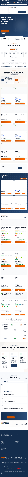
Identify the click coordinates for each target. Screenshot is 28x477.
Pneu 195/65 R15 (20, 458)
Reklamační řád (16, 442)
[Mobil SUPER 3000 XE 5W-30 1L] (7, 199)
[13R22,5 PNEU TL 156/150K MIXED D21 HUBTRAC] (7, 271)
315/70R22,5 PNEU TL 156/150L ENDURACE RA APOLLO (20, 228)
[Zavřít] (25, 7)
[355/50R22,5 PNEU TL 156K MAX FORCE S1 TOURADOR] (20, 295)
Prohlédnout (19, 167)
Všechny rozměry (7, 461)
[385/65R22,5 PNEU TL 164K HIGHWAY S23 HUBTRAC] (20, 271)
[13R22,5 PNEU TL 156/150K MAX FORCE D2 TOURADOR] (7, 295)
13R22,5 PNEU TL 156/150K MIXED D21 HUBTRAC (6, 277)
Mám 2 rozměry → (24, 66)
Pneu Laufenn (24, 461)
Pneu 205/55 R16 (15, 458)
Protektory (2, 441)
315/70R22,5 (9, 63)
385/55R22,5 (18, 63)
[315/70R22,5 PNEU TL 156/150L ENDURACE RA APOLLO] (20, 222)
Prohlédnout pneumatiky (7, 391)
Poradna (2, 449)
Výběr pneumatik (9, 381)
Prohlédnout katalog (23, 178)
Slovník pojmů (2, 450)
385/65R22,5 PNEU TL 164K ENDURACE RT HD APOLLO (6, 228)
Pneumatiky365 (6, 431)
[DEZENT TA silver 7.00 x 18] (7, 109)
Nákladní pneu (15, 457)
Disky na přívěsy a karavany (9, 458)
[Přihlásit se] (23, 2)
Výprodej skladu (3, 457)
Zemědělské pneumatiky (3, 447)
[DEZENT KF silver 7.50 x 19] (7, 127)
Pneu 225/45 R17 (24, 458)
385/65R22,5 (14, 63)
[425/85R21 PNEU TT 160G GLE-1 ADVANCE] (7, 247)
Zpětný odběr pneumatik (17, 447)
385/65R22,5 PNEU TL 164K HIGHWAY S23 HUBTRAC (20, 277)
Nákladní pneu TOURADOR (17, 462)
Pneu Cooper (20, 461)
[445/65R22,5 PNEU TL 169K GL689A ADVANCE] (20, 247)
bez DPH (21, 2)
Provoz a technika (21, 381)
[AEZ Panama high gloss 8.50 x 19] (20, 109)
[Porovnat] (12, 103)
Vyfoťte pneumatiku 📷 (8, 66)
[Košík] (25, 2)
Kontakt (26, 0)
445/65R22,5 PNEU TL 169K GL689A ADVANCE (19, 253)
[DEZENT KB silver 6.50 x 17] (20, 90)
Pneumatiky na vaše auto (21, 457)
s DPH (18, 2)
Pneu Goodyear (12, 461)
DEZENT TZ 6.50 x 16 (17, 151)
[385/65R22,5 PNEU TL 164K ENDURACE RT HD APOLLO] (7, 222)
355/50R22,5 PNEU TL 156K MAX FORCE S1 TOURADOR (20, 301)
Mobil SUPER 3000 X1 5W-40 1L (19, 204)
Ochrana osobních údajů (17, 443)
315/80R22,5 (4, 63)
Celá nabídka (24, 217)
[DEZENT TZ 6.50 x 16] (20, 146)
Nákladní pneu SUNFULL (24, 462)
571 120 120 (3, 33)
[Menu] (26, 2)
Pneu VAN (12, 457)
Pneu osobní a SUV (7, 457)
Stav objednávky (19, 0)
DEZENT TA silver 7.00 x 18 (4, 114)
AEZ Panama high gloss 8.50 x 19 (19, 114)
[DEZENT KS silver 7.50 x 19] (7, 146)
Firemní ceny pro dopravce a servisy (4, 286)
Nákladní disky (2, 442)
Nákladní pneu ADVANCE (4, 462)
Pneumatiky (12, 49)
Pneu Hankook (16, 461)
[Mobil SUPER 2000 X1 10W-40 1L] (7, 183)
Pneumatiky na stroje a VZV (4, 448)
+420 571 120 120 (14, 365)
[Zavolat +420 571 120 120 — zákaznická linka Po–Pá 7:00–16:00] (16, 2)
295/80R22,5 (23, 63)
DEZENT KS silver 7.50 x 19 (4, 151)
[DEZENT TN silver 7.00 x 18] (7, 90)
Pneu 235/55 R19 (3, 461)
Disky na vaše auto (3, 458)
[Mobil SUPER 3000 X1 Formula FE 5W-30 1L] (20, 183)
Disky (16, 49)
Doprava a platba (23, 0)
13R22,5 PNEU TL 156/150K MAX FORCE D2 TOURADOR (6, 301)
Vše (5, 381)
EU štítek (2, 234)
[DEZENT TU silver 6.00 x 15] (20, 127)
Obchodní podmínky (17, 441)
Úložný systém (2, 443)
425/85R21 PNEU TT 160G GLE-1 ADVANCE (6, 252)
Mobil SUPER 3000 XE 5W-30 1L (5, 204)
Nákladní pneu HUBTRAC (10, 462)
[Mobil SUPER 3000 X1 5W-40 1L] (20, 199)
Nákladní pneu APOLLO (3, 463)
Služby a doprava (15, 381)
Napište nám (18, 417)
